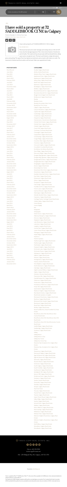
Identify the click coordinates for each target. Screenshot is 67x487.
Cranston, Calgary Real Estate (42, 143)
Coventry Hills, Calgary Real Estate (43, 141)
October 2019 (11, 105)
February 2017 (11, 134)
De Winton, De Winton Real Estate (43, 149)
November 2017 (11, 124)
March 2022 (10, 88)
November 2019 (11, 103)
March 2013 (10, 232)
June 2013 (10, 226)
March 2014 (10, 207)
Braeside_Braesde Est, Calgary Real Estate (46, 93)
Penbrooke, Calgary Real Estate (43, 282)
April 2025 (9, 76)
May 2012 (9, 253)
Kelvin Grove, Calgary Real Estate (43, 213)
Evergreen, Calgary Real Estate (42, 182)
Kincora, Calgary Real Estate (42, 218)
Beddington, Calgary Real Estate (43, 86)
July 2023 (9, 82)
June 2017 (10, 128)
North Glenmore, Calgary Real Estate (44, 265)
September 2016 (11, 145)
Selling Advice (38, 334)
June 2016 (10, 151)
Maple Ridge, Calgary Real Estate (43, 234)
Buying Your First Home (40, 105)
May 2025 (9, 74)
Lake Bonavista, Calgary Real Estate (44, 222)
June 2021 (10, 93)
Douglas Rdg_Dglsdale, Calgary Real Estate (46, 157)
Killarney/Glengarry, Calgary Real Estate (45, 216)
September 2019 (11, 107)
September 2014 (11, 195)
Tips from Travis (38, 388)
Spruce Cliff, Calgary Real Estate (43, 374)
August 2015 (10, 172)
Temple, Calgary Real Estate (41, 386)
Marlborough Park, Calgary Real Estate (44, 241)
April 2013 (9, 230)
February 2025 (11, 80)
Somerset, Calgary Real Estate (42, 363)
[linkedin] (36, 445)
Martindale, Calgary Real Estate (42, 245)
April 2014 (9, 205)
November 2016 (11, 141)
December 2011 (11, 263)
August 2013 (10, 222)
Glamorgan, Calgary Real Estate (42, 193)
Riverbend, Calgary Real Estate (42, 303)
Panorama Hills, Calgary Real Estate (44, 276)
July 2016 (9, 149)
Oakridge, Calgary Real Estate (42, 268)
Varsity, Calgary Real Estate (41, 401)
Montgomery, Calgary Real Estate (43, 259)
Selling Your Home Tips (40, 341)
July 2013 (9, 224)
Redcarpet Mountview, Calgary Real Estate (46, 297)
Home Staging (38, 205)
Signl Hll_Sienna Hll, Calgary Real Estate (45, 357)
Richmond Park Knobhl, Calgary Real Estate (46, 301)
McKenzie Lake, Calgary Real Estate (44, 249)
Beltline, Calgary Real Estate (42, 88)
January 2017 (10, 136)
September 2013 (11, 220)
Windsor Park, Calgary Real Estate (43, 413)
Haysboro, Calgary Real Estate (42, 197)
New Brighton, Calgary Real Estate (43, 263)
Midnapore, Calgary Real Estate (43, 253)
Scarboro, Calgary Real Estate (42, 330)
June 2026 (10, 72)
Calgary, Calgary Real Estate (41, 107)
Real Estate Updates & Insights (42, 295)
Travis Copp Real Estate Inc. (24, 3)
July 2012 (9, 249)
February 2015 (11, 184)
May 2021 (9, 95)
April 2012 (9, 255)
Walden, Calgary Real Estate (42, 405)
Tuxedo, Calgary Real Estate (41, 395)
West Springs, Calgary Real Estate (43, 409)
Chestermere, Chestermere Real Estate (45, 120)
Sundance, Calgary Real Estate (42, 378)
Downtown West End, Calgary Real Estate (45, 170)
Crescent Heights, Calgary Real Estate (44, 145)
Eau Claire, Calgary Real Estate (42, 176)
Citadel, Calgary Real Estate (41, 126)
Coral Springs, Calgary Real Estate (43, 136)
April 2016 (9, 155)
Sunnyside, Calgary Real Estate (42, 382)
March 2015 (10, 182)
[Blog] (39, 445)
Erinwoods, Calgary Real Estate (42, 178)
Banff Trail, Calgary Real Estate (42, 82)
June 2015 (10, 176)
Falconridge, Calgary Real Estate (43, 184)
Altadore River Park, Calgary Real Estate (45, 74)
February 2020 (11, 101)
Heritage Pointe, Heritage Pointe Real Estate (46, 199)
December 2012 (11, 238)
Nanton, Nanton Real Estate (42, 261)
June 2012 (10, 251)
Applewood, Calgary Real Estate (43, 78)
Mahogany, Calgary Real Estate (42, 232)
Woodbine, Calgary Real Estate (42, 426)
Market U (36, 236)
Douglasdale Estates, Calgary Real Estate (45, 159)
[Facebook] (27, 445)
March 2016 (10, 157)
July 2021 (9, 90)
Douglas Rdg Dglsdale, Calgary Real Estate (45, 155)
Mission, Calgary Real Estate (42, 257)
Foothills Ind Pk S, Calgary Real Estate (44, 186)
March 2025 (10, 78)
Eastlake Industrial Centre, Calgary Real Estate (47, 174)
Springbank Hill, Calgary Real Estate (44, 372)
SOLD (60, 7)
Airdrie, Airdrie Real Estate (41, 72)
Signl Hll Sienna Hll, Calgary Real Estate (44, 355)
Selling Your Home (39, 338)
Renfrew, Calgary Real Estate (42, 299)
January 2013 (10, 236)
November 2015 (11, 166)
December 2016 (11, 138)
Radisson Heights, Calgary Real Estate (44, 290)
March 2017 (10, 132)
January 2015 (10, 186)
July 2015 (9, 174)
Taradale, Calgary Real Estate (42, 384)
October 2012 (11, 243)
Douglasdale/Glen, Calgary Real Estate (44, 161)
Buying (36, 99)
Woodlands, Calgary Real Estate (43, 428)
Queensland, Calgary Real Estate (43, 288)
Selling (35, 332)
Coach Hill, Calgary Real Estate (42, 128)
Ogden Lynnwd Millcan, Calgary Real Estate (46, 270)
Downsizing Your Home (40, 168)
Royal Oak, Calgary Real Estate (42, 305)
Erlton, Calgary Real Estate (41, 180)
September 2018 (11, 115)
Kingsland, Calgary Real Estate (42, 220)
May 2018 (9, 122)
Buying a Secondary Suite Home (43, 103)
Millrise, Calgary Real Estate (41, 255)
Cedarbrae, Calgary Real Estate (42, 115)
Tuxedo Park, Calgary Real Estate (43, 393)
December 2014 (11, 188)
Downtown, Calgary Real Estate (43, 172)
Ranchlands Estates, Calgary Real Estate (45, 293)
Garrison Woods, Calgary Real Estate (44, 191)
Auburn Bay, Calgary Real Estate (43, 80)
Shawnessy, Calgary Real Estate (42, 351)
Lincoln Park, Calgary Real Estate (43, 228)
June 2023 (10, 84)
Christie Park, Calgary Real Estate (43, 124)
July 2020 (9, 99)
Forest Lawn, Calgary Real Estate (43, 188)
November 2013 (11, 216)
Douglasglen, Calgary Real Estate (43, 163)
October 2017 (11, 126)
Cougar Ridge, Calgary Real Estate (43, 138)
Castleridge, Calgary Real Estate (43, 113)
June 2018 (10, 120)
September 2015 (11, 170)
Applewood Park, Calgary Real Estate (44, 76)
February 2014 (11, 209)
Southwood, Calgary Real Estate (43, 370)
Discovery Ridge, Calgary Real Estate (44, 153)
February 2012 (11, 259)
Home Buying (38, 203)
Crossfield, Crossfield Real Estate (43, 147)
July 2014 (9, 199)
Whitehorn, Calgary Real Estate (42, 411)
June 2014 (10, 201)
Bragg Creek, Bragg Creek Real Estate (44, 95)
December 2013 (11, 213)
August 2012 (10, 247)
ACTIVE (54, 7)
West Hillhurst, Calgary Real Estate (43, 407)
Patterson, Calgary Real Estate (42, 280)
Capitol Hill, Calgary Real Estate (42, 111)
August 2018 (10, 118)
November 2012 (11, 241)
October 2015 (11, 168)
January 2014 (10, 211)
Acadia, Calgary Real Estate (41, 70)
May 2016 (9, 153)
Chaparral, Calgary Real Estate (42, 118)
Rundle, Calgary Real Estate (41, 307)
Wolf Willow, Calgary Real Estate (43, 424)
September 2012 (11, 245)
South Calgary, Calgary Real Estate (43, 366)
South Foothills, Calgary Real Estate (44, 368)
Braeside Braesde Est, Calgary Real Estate (46, 90)
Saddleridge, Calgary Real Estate (43, 328)
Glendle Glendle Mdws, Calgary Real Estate (46, 195)
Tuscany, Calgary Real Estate (42, 391)
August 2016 (10, 147)
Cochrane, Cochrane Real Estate (43, 130)
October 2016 (11, 143)
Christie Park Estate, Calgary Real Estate (45, 122)
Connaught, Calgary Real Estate (42, 132)
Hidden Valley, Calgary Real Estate (43, 201)
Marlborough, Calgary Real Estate (43, 243)
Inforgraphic (37, 211)
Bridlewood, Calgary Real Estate (43, 97)
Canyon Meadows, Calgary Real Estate (44, 109)
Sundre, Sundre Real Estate (41, 380)
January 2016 (10, 161)
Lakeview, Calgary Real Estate (42, 224)
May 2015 (9, 178)
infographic (37, 209)
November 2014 (11, 191)
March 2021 (10, 97)
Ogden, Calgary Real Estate (41, 272)
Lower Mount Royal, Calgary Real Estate (45, 230)
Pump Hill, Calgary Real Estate (42, 286)
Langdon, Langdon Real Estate (42, 226)
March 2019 (10, 111)
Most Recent (10, 70)
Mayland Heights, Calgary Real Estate (44, 247)
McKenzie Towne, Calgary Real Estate (44, 251)
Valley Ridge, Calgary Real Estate (43, 399)
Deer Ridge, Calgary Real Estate (43, 151)
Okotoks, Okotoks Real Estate (42, 274)
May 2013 (9, 228)
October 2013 (11, 218)
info (35, 207)
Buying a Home (38, 101)
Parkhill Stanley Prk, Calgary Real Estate (45, 278)
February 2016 (11, 159)
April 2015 (9, 180)
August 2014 (10, 197)
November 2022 (11, 86)
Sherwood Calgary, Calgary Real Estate (44, 353)
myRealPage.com (36, 469)
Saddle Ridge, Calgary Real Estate (17, 37)
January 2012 (10, 261)
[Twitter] (30, 445)
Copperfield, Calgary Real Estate (43, 134)
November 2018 (11, 113)
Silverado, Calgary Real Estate (42, 359)
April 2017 (9, 130)
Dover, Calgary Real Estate (41, 166)
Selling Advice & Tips (39, 336)
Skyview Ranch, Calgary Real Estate (44, 361)
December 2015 (11, 163)
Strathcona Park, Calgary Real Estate (44, 376)
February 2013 (11, 234)
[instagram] (33, 445)
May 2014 (9, 203)
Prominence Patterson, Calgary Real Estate (46, 284)
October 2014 (11, 193)
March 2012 (10, 257)
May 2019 (9, 109)
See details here (23, 47)
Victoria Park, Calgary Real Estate (43, 403)
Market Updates (38, 238)
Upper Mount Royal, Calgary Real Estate (45, 397)
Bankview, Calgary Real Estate (42, 84)
